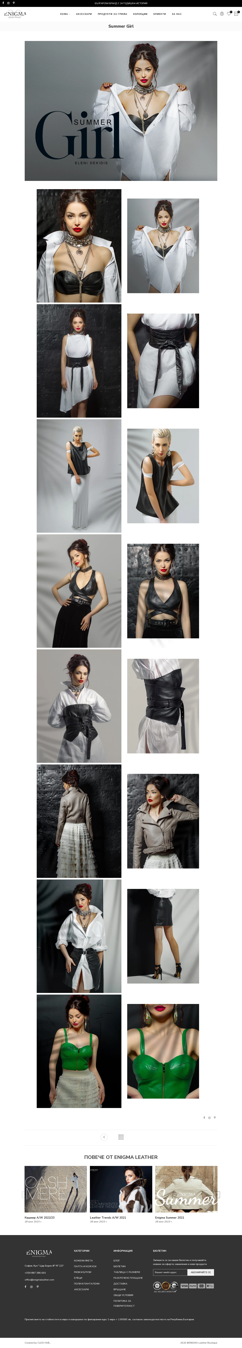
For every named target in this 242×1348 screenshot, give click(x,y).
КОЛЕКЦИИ (140, 14)
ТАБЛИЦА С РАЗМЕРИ (127, 1272)
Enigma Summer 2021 (169, 1218)
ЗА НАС (177, 14)
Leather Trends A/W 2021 (108, 1218)
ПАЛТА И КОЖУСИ (85, 1266)
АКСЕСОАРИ (84, 14)
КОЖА (64, 14)
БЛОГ (117, 1260)
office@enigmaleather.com (39, 1279)
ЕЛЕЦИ (78, 1278)
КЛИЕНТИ (159, 14)
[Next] (217, 1194)
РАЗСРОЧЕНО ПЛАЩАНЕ (128, 1278)
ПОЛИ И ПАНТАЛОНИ (86, 1283)
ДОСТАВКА (120, 1283)
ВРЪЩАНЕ (120, 1289)
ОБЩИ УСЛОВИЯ (123, 1295)
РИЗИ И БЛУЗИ (82, 1272)
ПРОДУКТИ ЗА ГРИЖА (112, 14)
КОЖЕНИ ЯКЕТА (83, 1260)
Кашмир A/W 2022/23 (39, 1218)
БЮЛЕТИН (120, 1266)
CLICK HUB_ (44, 1342)
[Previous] (25, 1194)
